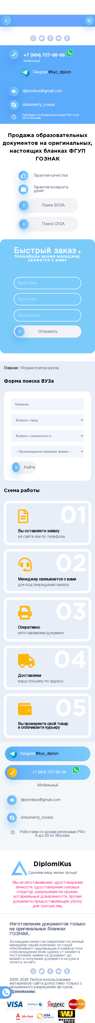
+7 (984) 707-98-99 (44, 55)
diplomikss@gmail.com (42, 91)
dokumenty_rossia (38, 105)
